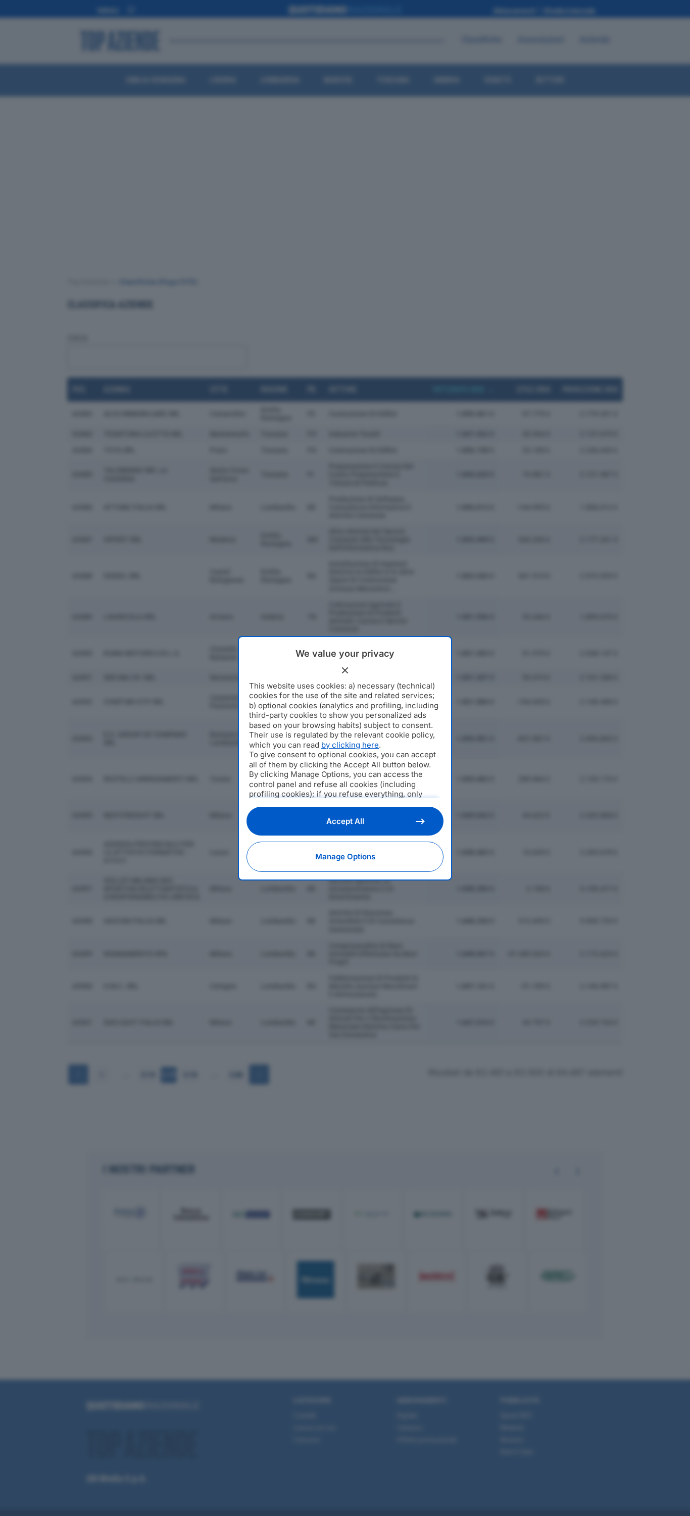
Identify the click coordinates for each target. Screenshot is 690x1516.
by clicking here (350, 745)
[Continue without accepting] (345, 670)
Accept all (345, 821)
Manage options (345, 856)
